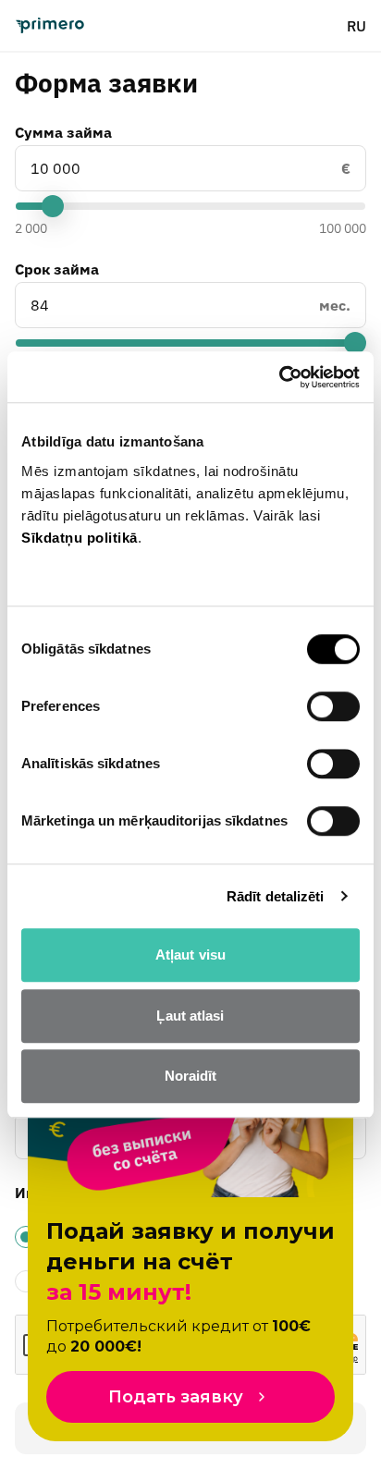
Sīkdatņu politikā (79, 537)
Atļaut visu (190, 954)
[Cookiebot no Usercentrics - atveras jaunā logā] (279, 377)
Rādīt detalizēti (276, 896)
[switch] (333, 706)
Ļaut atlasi (190, 1015)
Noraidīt (191, 1075)
